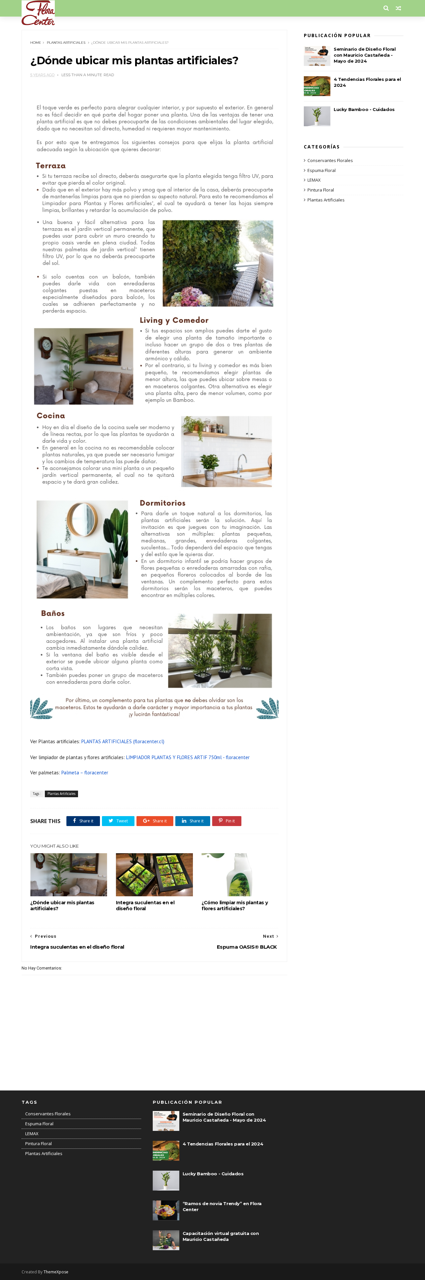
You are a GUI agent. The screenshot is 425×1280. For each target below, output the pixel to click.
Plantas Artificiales (66, 42)
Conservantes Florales (330, 160)
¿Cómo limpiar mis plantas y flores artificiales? (235, 906)
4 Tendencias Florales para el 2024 (223, 1143)
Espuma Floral (321, 170)
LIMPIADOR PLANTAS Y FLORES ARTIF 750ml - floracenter (188, 757)
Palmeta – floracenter (84, 772)
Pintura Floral (320, 190)
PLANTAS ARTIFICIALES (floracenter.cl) (122, 741)
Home (35, 42)
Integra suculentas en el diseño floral (145, 906)
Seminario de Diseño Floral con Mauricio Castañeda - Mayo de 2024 (365, 55)
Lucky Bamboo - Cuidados (364, 109)
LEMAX (314, 180)
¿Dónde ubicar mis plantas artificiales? (62, 906)
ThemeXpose (55, 1272)
